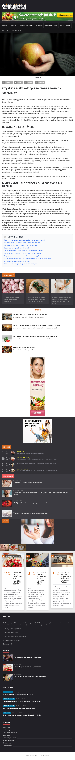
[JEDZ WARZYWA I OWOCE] (13, 554)
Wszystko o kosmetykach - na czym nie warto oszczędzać (30, 513)
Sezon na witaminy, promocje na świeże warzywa (20, 264)
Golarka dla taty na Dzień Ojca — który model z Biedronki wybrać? (37, 471)
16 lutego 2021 (21, 698)
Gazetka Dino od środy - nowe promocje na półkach (21, 245)
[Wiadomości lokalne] (37, 358)
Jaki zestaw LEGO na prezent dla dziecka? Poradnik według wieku (36, 463)
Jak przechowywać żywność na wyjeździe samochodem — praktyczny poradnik (36, 325)
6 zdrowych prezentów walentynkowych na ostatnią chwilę (11, 299)
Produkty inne (5, 30)
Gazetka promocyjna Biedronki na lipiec (17, 248)
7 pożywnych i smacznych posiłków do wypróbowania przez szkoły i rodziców (37, 299)
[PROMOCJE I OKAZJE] (62, 554)
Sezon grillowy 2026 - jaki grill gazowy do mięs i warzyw (30, 314)
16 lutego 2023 (18, 500)
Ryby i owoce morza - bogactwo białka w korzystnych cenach (24, 240)
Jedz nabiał (39, 26)
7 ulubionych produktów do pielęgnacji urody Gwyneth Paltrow (22, 701)
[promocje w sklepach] (37, 419)
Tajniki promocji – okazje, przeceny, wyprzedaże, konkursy (23, 253)
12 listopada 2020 (19, 692)
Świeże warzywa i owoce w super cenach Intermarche (22, 242)
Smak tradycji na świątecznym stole (24, 347)
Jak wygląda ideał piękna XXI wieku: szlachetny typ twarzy (23, 250)
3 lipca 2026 (19, 674)
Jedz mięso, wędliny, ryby (26, 26)
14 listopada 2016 (17, 712)
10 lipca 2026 (19, 664)
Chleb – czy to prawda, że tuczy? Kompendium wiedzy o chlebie (22, 715)
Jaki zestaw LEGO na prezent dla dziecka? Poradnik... (30, 676)
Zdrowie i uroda (16, 30)
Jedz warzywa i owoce (51, 26)
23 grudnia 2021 (19, 490)
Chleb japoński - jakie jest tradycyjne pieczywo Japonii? (30, 503)
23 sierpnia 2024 (22, 705)
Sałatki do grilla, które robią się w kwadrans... (28, 667)
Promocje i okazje (65, 26)
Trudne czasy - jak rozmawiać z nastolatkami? (31, 453)
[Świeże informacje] (37, 12)
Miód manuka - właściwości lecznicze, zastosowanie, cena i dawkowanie (35, 336)
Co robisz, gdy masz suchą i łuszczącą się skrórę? (18, 694)
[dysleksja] (16, 431)
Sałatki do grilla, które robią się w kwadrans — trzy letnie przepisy (37, 459)
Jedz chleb (4, 26)
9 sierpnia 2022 (19, 655)
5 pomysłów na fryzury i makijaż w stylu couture (27, 482)
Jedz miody (13, 26)
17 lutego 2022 (18, 480)
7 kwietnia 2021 (18, 511)
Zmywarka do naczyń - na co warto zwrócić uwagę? (21, 256)
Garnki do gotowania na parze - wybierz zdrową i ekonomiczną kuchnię (27, 258)
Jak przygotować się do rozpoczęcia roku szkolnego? (19, 708)
